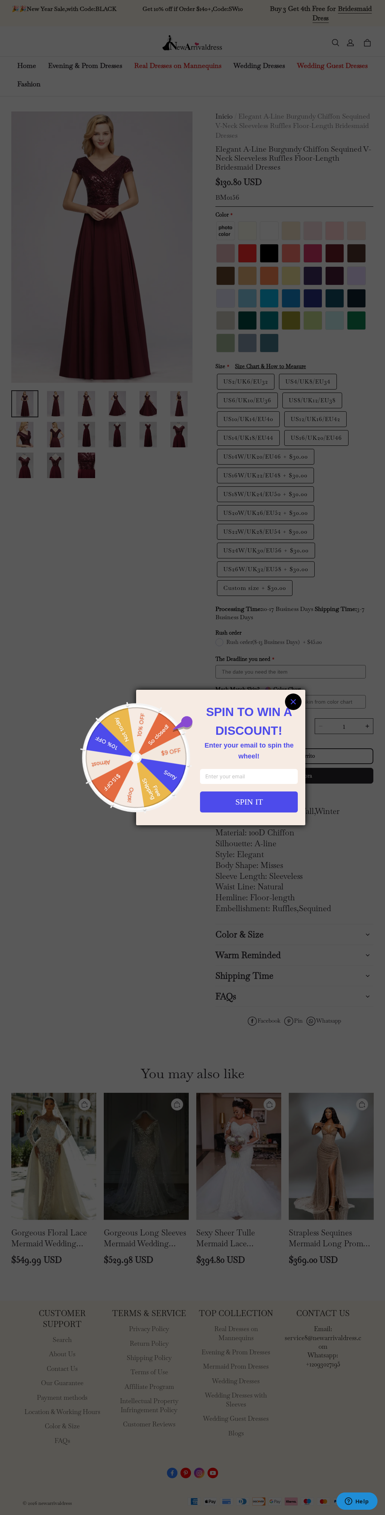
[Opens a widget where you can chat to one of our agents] (356, 1501)
